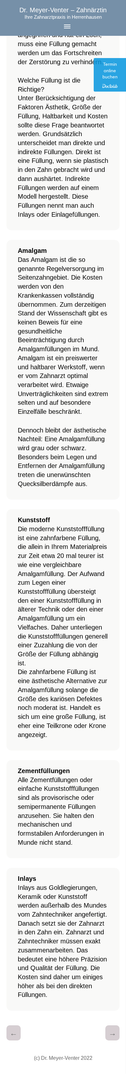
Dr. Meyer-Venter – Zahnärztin (63, 10)
